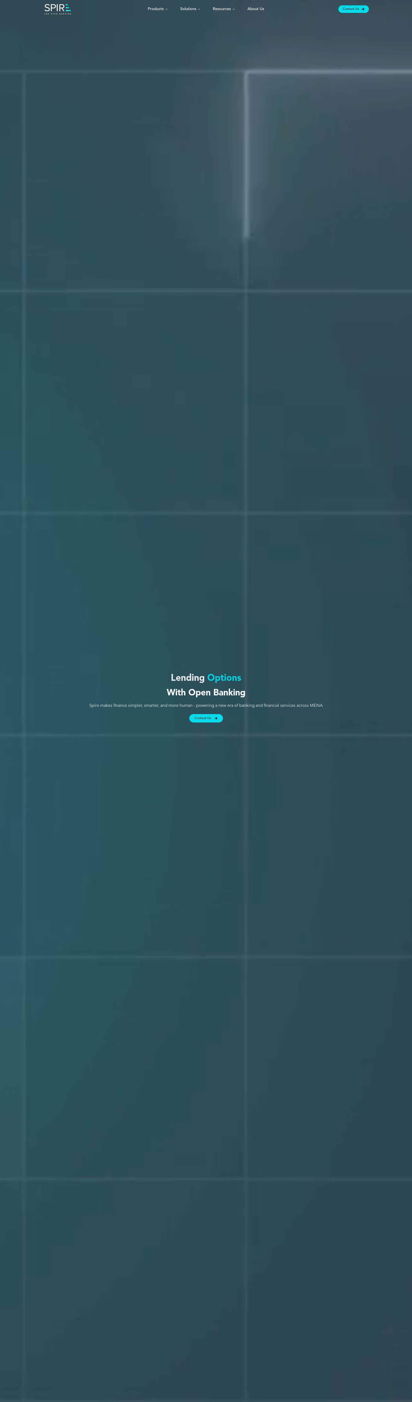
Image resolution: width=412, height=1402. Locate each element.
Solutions (188, 9)
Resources (222, 9)
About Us (255, 9)
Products (156, 9)
